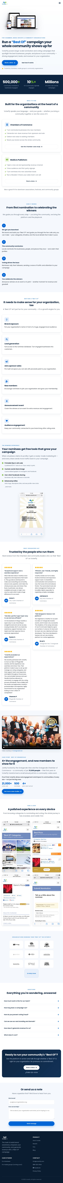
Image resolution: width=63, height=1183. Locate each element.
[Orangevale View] (16, 964)
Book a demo (9, 62)
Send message (31, 1123)
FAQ (34, 1147)
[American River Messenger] (47, 954)
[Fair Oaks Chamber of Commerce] (47, 944)
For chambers (6, 1161)
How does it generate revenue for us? (17, 1028)
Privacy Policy (37, 1171)
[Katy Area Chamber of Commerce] (16, 944)
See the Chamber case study (30, 147)
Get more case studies (11, 791)
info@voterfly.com (38, 1161)
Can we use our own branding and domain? (19, 1021)
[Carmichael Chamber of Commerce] (31, 944)
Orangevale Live (17, 751)
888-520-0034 (32, 1072)
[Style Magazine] (31, 964)
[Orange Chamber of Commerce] (47, 964)
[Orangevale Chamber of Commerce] (16, 954)
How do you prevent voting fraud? (16, 1015)
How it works (36, 1140)
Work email (12, 1098)
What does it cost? (11, 1035)
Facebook (37, 1168)
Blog (34, 1150)
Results (35, 1144)
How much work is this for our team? (17, 1001)
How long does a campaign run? (15, 1008)
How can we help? (14, 1107)
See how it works (28, 63)
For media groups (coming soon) (12, 1164)
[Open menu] (59, 3)
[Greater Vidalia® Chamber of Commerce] (31, 954)
